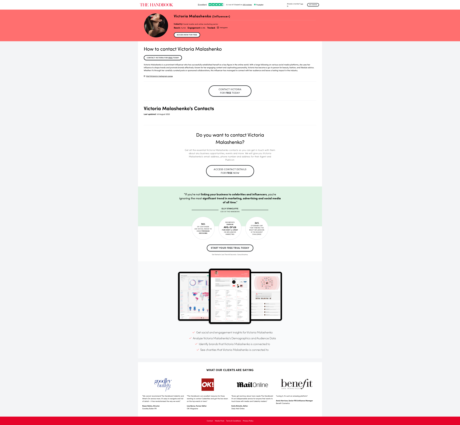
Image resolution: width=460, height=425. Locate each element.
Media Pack (219, 421)
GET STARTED (313, 4)
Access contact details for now (230, 171)
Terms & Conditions (233, 421)
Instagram (224, 27)
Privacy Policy (248, 421)
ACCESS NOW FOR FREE (187, 34)
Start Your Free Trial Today (230, 247)
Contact (210, 421)
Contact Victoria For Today (163, 57)
